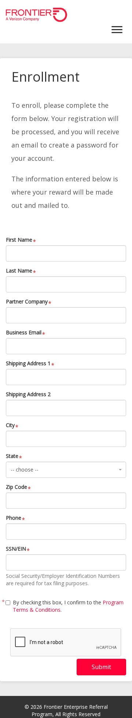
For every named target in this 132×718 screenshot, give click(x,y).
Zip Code (16, 486)
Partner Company (27, 301)
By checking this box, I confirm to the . (68, 606)
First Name (19, 239)
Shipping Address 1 (28, 363)
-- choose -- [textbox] (24, 469)
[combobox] (66, 470)
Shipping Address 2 (28, 394)
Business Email (23, 332)
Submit (101, 667)
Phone (13, 517)
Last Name (19, 270)
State (12, 455)
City (10, 425)
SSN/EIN (16, 548)
